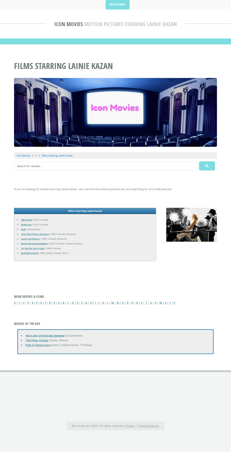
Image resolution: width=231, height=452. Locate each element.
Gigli (23, 229)
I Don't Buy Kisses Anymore (35, 234)
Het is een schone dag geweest (45, 335)
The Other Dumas (36, 340)
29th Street (26, 219)
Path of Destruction (37, 345)
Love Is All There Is (30, 238)
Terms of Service (148, 426)
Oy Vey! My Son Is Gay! (32, 248)
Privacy (130, 426)
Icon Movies (68, 24)
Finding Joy (26, 224)
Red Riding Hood (29, 253)
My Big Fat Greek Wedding (34, 243)
